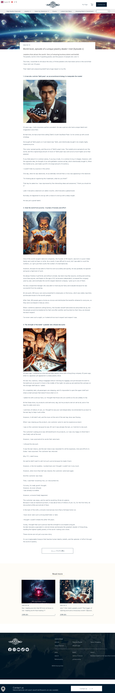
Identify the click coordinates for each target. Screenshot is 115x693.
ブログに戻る (60, 551)
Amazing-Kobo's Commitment (85, 11)
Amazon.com (76, 645)
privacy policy (77, 659)
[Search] (108, 11)
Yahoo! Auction (59, 645)
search (57, 655)
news (56, 652)
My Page (85, 4)
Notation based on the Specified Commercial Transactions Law (98, 655)
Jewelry (27, 11)
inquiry (92, 652)
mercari (57, 642)
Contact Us (101, 4)
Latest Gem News (66, 11)
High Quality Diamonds (13, 11)
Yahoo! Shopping (95, 642)
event (74, 652)
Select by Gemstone (41, 11)
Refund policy (59, 659)
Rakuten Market (77, 642)
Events (55, 11)
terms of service (78, 655)
